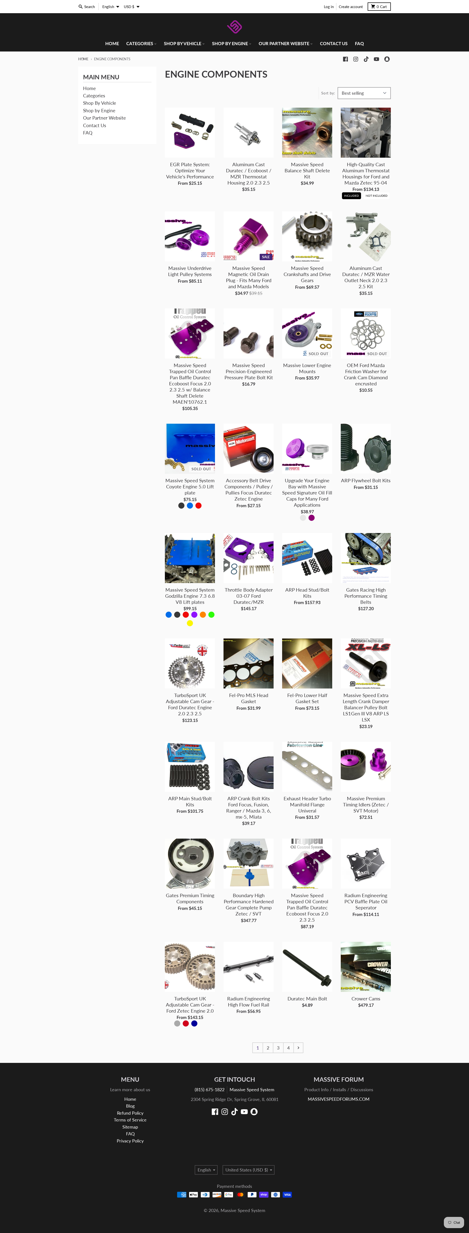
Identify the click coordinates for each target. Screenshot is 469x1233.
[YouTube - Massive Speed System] (377, 59)
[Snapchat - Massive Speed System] (387, 59)
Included (351, 194)
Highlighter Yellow (190, 623)
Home (83, 59)
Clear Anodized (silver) (303, 518)
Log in (329, 6)
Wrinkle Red (198, 506)
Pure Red (186, 1023)
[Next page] (298, 1048)
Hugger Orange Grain (203, 615)
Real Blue (194, 1023)
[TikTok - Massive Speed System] (366, 59)
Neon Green (211, 615)
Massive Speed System (252, 1089)
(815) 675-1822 (209, 1089)
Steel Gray (177, 1023)
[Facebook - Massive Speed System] (345, 59)
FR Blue (190, 506)
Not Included (376, 194)
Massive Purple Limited (203, 1023)
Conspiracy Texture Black (181, 506)
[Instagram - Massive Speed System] (356, 59)
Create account (351, 6)
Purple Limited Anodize (312, 518)
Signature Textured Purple (194, 615)
